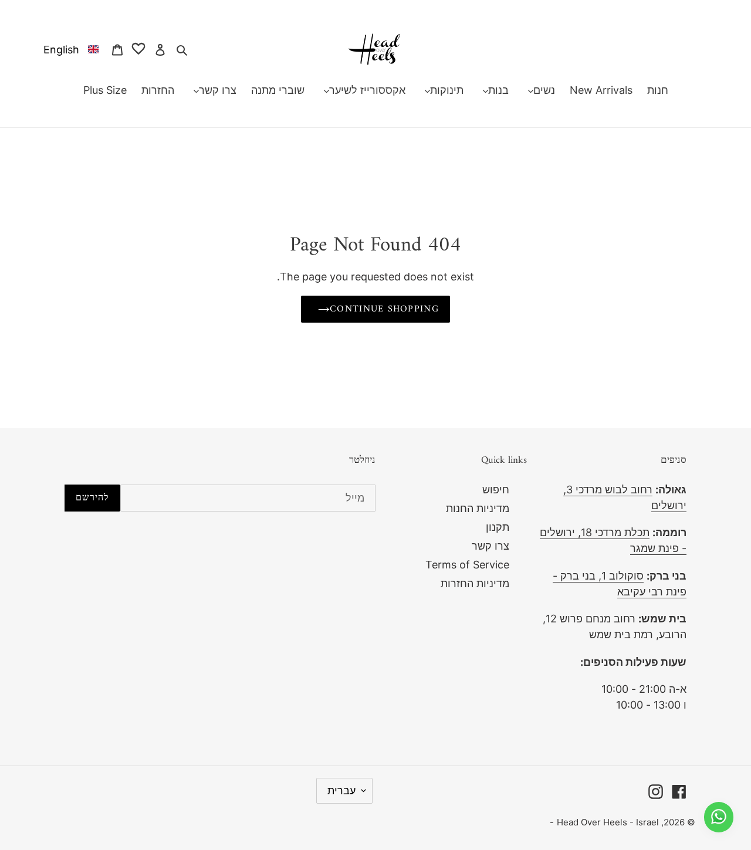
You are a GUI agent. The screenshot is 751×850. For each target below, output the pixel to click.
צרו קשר (490, 546)
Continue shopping (384, 309)
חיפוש (495, 489)
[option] (68, 49)
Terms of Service (467, 564)
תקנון (497, 527)
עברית (341, 790)
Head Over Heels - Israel (608, 822)
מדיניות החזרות (475, 583)
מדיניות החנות (477, 508)
